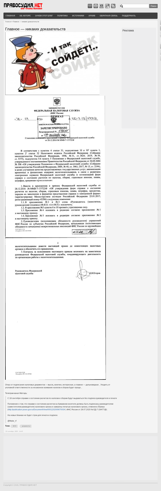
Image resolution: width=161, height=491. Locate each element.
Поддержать (129, 15)
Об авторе (25, 15)
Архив (92, 15)
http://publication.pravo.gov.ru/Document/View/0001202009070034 (36, 409)
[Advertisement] (139, 80)
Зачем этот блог (44, 15)
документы (26, 426)
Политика (62, 15)
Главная (10, 15)
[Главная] (27, 9)
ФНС (14, 426)
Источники (78, 15)
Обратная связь (109, 15)
